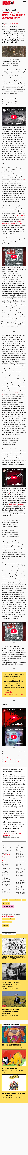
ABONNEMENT (8, 833)
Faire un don (5, 925)
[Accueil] (8, 3)
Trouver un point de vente (8, 918)
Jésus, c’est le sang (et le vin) (12, 760)
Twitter (11, 899)
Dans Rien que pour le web (8, 933)
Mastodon (17, 899)
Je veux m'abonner (7, 922)
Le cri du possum (8, 916)
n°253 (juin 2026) (15, 1047)
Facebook (5, 899)
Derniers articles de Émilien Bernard (11, 1024)
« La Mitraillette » (19, 216)
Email (24, 899)
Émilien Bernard (9, 25)
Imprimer (6, 903)
